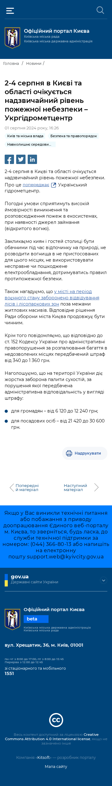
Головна (11, 63)
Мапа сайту (56, 766)
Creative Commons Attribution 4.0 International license (52, 736)
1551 (9, 673)
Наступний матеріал (75, 488)
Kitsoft (43, 757)
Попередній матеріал (27, 488)
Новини (33, 63)
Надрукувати (88, 453)
